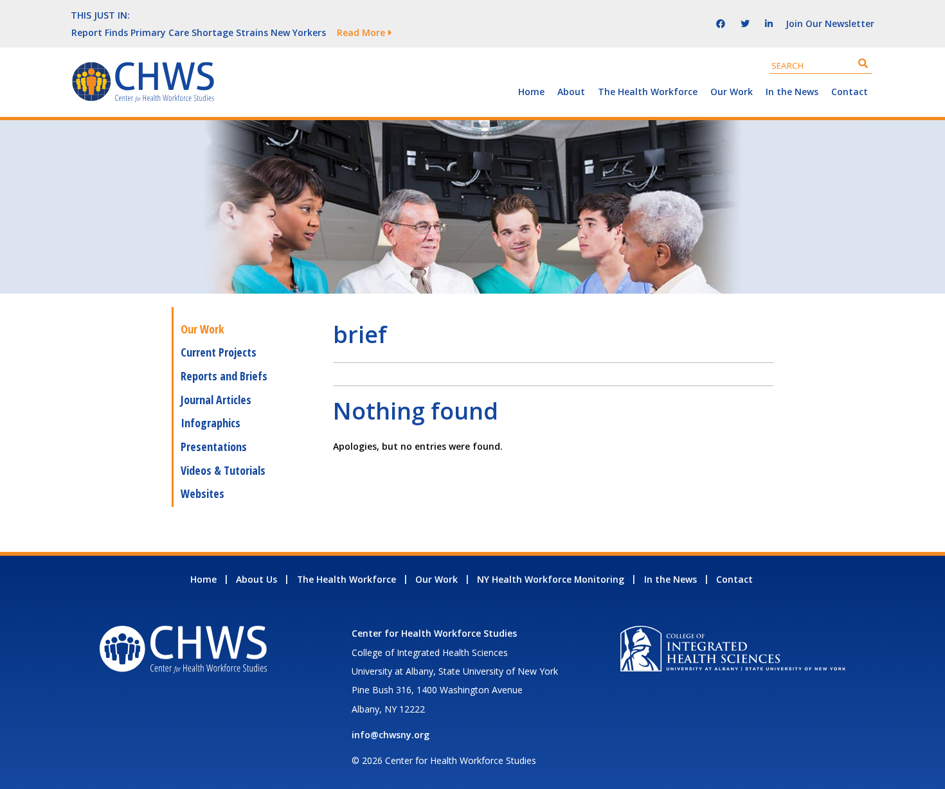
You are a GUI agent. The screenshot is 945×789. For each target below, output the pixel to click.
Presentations (214, 446)
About (571, 91)
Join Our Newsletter (830, 23)
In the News (792, 91)
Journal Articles (216, 399)
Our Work (731, 91)
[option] (360, 32)
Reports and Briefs (224, 376)
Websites (202, 493)
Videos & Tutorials (223, 470)
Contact (849, 91)
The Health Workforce (648, 91)
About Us (256, 579)
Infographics (210, 422)
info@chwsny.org (390, 735)
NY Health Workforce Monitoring (550, 579)
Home (531, 91)
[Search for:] (821, 65)
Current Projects (218, 352)
